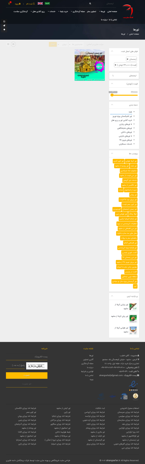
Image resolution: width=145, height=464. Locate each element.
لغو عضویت (26, 384)
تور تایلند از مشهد (98, 436)
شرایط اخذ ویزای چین (27, 420)
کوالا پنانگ (133, 214)
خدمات (52, 11)
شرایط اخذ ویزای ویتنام (95, 428)
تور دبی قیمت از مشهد (128, 175)
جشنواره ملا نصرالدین (129, 170)
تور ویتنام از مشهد (29, 428)
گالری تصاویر (88, 359)
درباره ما (104, 20)
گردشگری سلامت (20, 11)
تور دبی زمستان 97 (129, 257)
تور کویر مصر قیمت (129, 204)
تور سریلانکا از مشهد (62, 436)
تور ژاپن (67, 412)
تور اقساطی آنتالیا (130, 243)
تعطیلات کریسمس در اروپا (127, 223)
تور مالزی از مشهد (97, 432)
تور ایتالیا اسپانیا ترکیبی (128, 218)
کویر (135, 286)
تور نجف (133, 166)
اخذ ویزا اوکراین (132, 432)
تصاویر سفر (91, 11)
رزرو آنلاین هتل (38, 11)
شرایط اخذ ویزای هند (130, 424)
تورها (102, 11)
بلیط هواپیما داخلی (62, 432)
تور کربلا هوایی (131, 161)
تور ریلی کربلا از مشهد (119, 316)
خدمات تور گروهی (130, 180)
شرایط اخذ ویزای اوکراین (129, 428)
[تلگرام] (4, 25)
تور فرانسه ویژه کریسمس (127, 247)
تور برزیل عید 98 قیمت (128, 199)
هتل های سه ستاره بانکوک (127, 233)
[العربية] (47, 3)
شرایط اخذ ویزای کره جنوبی (94, 420)
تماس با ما (113, 20)
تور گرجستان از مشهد (96, 440)
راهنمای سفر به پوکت (129, 238)
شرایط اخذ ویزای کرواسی (94, 412)
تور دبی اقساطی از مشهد (127, 228)
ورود (17, 4)
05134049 (123, 371)
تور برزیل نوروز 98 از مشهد (127, 262)
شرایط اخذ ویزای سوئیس (129, 416)
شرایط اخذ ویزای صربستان (128, 412)
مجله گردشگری (78, 11)
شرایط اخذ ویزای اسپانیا (60, 444)
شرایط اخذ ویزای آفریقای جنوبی (126, 444)
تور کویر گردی (118, 161)
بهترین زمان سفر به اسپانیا (127, 267)
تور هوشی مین (121, 214)
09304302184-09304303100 (113, 367)
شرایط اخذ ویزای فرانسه (95, 416)
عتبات (121, 190)
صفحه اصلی (112, 11)
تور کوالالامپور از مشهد (130, 436)
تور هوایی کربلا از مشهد (121, 330)
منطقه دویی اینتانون (129, 276)
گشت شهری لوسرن (129, 252)
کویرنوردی (117, 209)
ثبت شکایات (100, 408)
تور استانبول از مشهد (62, 428)
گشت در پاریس (131, 271)
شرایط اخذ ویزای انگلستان (25, 408)
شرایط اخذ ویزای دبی (130, 448)
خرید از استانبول (131, 190)
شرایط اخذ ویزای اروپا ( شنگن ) (57, 440)
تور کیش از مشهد (63, 408)
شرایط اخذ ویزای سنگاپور (60, 424)
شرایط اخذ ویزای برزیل (96, 444)
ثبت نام (29, 4)
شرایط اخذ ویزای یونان (27, 416)
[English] (40, 3)
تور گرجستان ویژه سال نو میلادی (124, 281)
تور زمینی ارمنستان (129, 209)
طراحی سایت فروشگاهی (60, 460)
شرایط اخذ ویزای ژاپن (27, 444)
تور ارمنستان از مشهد (130, 440)
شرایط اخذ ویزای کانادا (27, 432)
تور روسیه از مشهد (122, 166)
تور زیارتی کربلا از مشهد (121, 306)
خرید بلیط (63, 11)
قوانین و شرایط (87, 371)
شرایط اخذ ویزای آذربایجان (25, 424)
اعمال (53, 44)
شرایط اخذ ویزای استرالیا (26, 440)
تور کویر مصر (31, 412)
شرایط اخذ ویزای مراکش (60, 420)
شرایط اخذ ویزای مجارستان (128, 420)
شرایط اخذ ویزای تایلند (95, 424)
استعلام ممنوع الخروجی (129, 408)
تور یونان (133, 194)
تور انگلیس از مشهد (129, 185)
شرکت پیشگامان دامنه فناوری (17, 460)
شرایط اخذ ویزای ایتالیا (61, 416)
